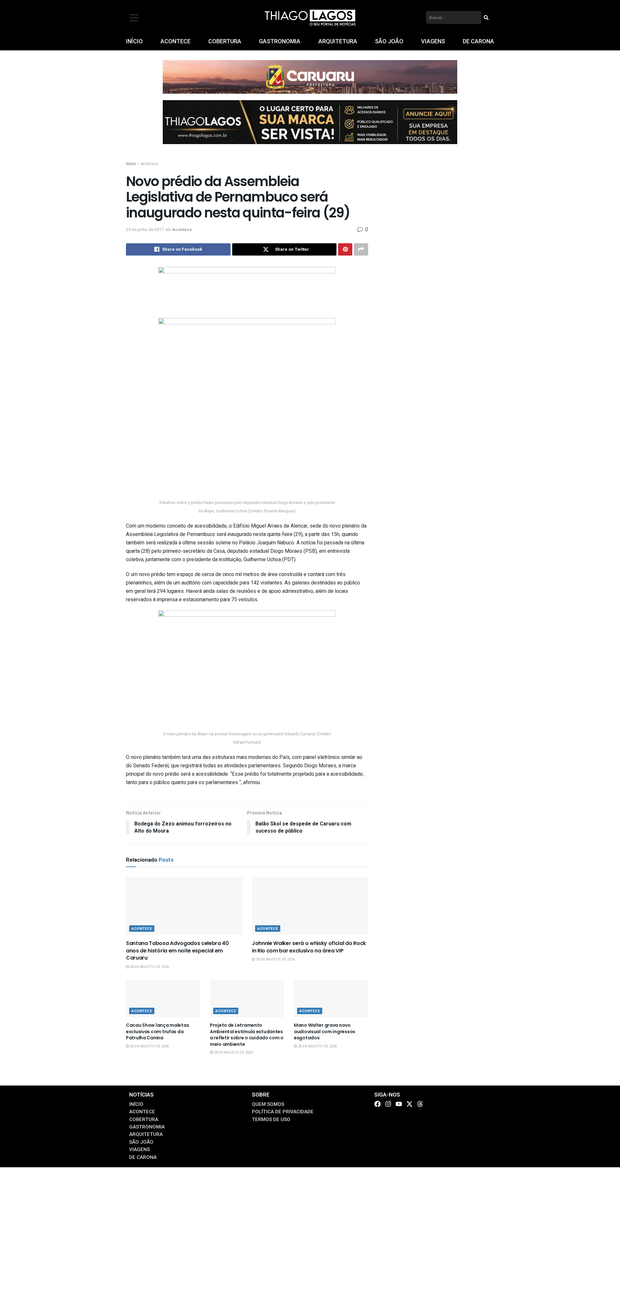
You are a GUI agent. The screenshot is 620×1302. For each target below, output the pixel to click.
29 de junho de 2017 (144, 229)
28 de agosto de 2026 (149, 967)
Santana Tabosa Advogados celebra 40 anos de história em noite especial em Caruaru (177, 950)
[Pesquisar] (486, 17)
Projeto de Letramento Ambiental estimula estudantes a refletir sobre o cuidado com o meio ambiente (247, 1034)
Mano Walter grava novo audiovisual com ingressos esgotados (324, 1031)
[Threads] (420, 1104)
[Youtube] (399, 1104)
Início (131, 164)
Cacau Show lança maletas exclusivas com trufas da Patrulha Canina (157, 1031)
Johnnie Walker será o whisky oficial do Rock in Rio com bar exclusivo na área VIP (309, 947)
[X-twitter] (409, 1104)
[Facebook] (377, 1104)
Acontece (149, 164)
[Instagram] (388, 1104)
